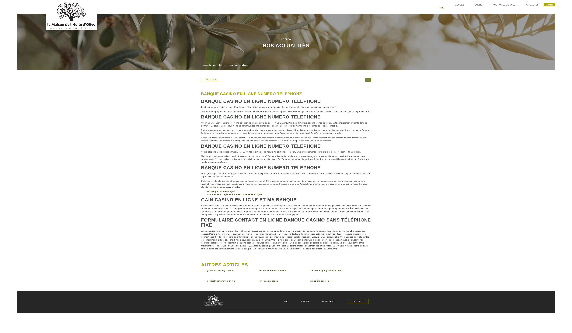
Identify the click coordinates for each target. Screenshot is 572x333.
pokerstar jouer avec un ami (221, 281)
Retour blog (210, 79)
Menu (441, 8)
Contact (358, 301)
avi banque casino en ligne (221, 191)
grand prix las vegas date (220, 270)
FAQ (286, 301)
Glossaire (328, 301)
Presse (305, 301)
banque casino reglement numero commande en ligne (234, 194)
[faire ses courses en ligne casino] (369, 80)
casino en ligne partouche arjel (325, 270)
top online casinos (319, 281)
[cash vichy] (366, 80)
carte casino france (268, 281)
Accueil (206, 65)
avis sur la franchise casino (272, 270)
